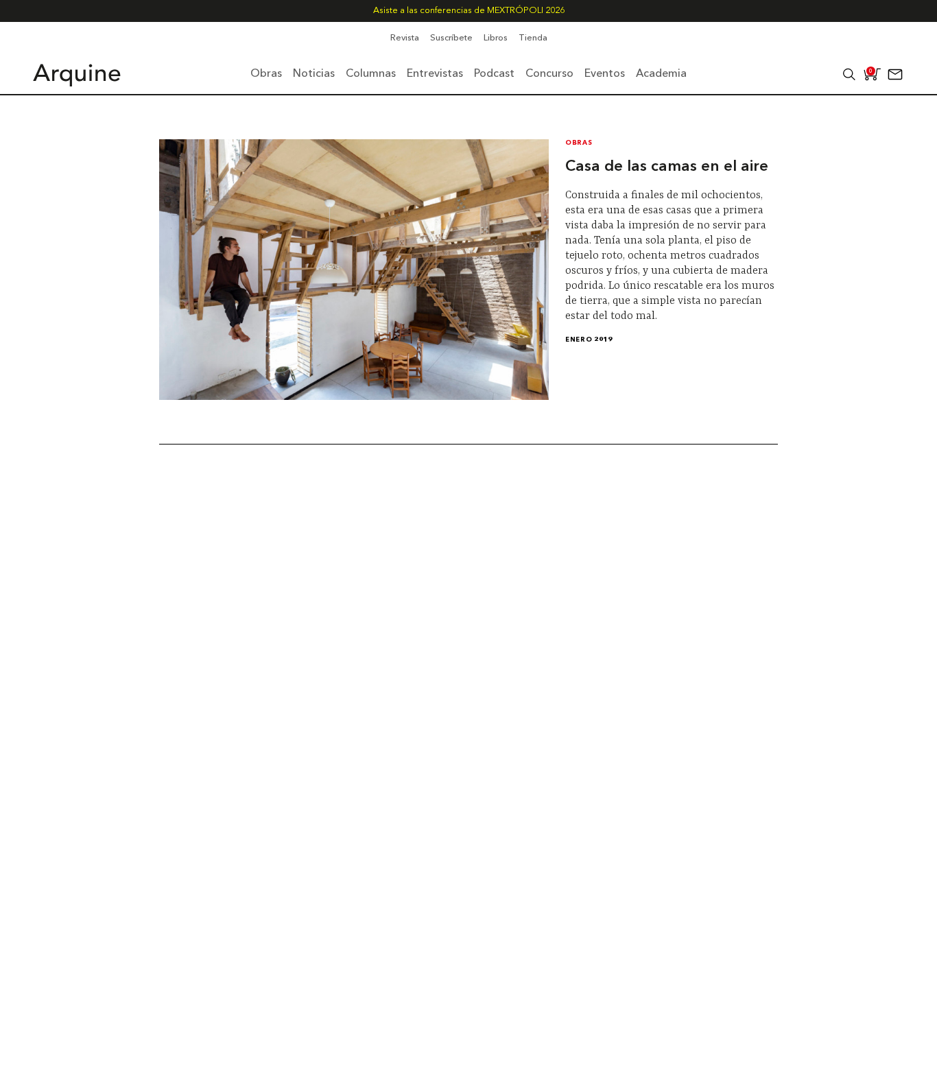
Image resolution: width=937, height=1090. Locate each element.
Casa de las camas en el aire (666, 166)
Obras (578, 143)
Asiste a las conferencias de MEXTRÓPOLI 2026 (469, 10)
